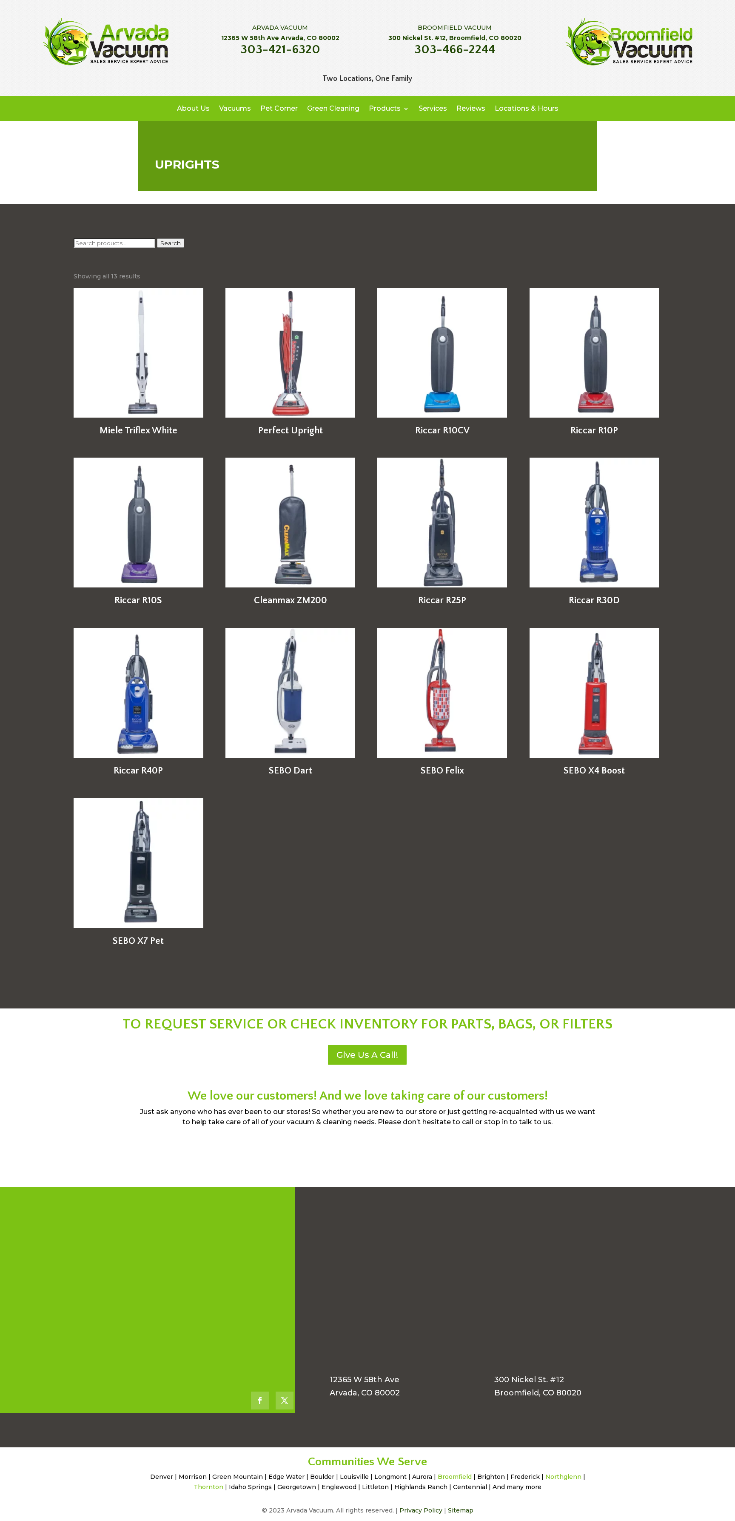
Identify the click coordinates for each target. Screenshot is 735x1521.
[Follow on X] (284, 1400)
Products (385, 108)
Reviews (470, 108)
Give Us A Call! (367, 1055)
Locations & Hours (526, 108)
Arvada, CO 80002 (365, 1393)
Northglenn (563, 1477)
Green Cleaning (333, 108)
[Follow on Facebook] (260, 1400)
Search (170, 243)
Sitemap (460, 1510)
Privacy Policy (420, 1510)
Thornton (208, 1487)
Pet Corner (279, 108)
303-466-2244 (454, 50)
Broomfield (455, 1477)
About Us (193, 108)
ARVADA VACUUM (280, 28)
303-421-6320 (280, 50)
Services (433, 108)
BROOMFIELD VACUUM (455, 28)
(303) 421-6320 (160, 1225)
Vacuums (235, 108)
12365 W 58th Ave (364, 1379)
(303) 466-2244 (162, 1300)
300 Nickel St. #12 (529, 1379)
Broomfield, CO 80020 (537, 1393)
